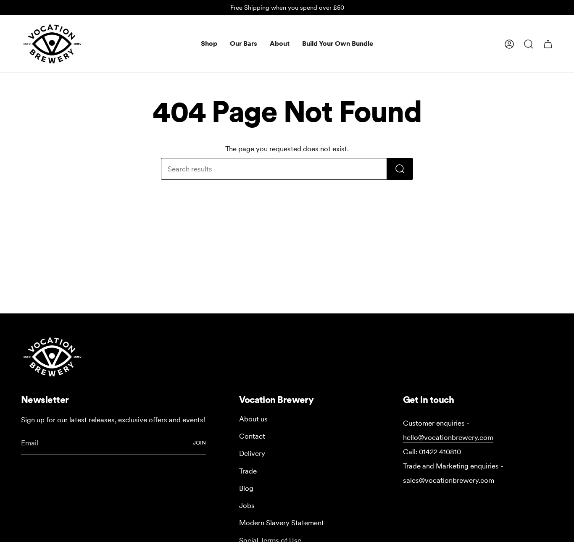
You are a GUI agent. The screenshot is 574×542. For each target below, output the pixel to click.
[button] (209, 43)
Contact (252, 436)
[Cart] (548, 44)
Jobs (247, 505)
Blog (246, 488)
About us (253, 419)
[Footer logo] (52, 356)
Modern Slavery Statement (281, 522)
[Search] (400, 169)
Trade (248, 471)
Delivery (252, 453)
